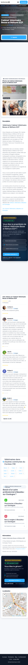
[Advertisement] (14, 60)
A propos (4, 657)
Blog (16, 657)
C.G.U (10, 659)
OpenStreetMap (19, 615)
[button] (14, 603)
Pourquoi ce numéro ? (21, 548)
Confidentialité (22, 657)
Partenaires (11, 657)
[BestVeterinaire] (7, 2)
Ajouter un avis (7, 418)
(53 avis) (11, 25)
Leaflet (13, 615)
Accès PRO (16, 659)
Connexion (24, 2)
